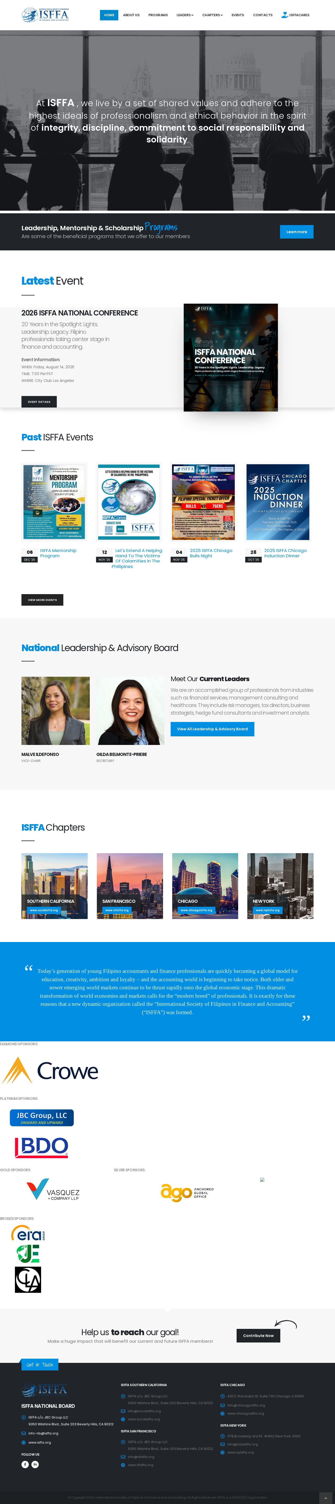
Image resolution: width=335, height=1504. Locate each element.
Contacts (263, 15)
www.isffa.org (40, 1442)
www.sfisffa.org (140, 1465)
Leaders (184, 15)
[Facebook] (25, 1464)
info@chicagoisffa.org (246, 1405)
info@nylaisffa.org (242, 1444)
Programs (158, 15)
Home (109, 15)
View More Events (42, 600)
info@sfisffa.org (141, 1457)
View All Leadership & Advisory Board (212, 729)
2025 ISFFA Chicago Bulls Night (211, 553)
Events (238, 15)
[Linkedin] (35, 1464)
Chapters (211, 15)
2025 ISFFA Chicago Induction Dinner (285, 553)
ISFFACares (298, 15)
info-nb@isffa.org (43, 1433)
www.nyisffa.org (240, 1452)
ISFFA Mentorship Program (58, 553)
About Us (131, 15)
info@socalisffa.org (144, 1411)
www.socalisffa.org (144, 1419)
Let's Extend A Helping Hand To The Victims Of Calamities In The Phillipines (137, 558)
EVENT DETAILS (39, 402)
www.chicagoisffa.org (245, 1413)
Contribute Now (258, 1335)
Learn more (297, 231)
